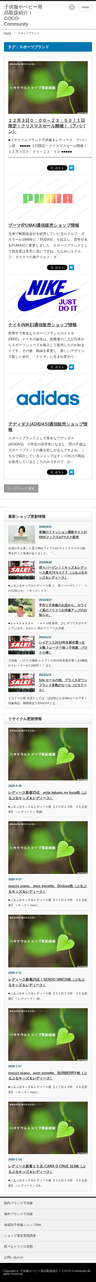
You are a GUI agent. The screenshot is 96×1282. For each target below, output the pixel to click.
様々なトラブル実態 (18, 1246)
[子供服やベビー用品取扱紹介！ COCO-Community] (23, 15)
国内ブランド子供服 (18, 1203)
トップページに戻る (21, 488)
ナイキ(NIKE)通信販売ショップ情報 (42, 325)
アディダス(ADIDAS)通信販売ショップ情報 (47, 427)
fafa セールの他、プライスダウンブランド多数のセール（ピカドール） (63, 685)
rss (72, 7)
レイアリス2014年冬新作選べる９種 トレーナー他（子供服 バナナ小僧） (63, 647)
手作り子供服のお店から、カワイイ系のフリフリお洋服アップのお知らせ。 (63, 610)
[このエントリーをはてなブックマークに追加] (71, 169)
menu (85, 7)
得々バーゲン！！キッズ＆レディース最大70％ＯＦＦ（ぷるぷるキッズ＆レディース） (63, 572)
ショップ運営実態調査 (20, 1236)
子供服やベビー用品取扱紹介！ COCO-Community (53, 1270)
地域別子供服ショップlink (22, 1225)
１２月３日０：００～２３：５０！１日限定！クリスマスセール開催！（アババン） (46, 126)
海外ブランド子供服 (18, 1214)
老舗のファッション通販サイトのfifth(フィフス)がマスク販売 (63, 534)
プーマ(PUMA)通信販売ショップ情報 (43, 225)
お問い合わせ (13, 1257)
